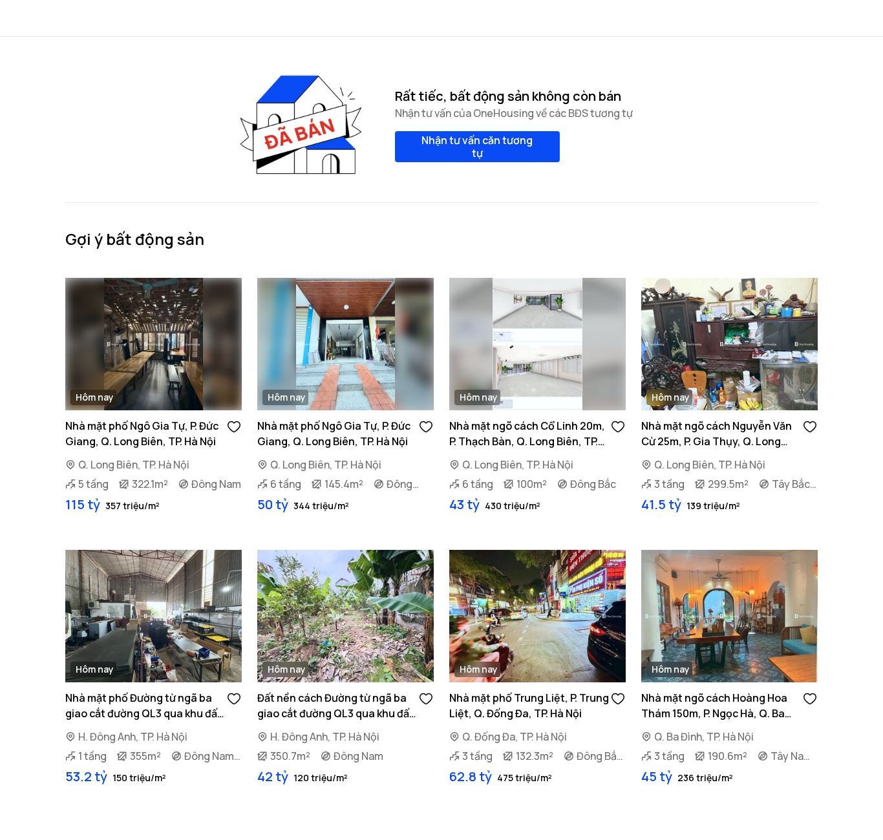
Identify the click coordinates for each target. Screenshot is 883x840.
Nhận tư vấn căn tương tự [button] (477, 146)
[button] (234, 426)
